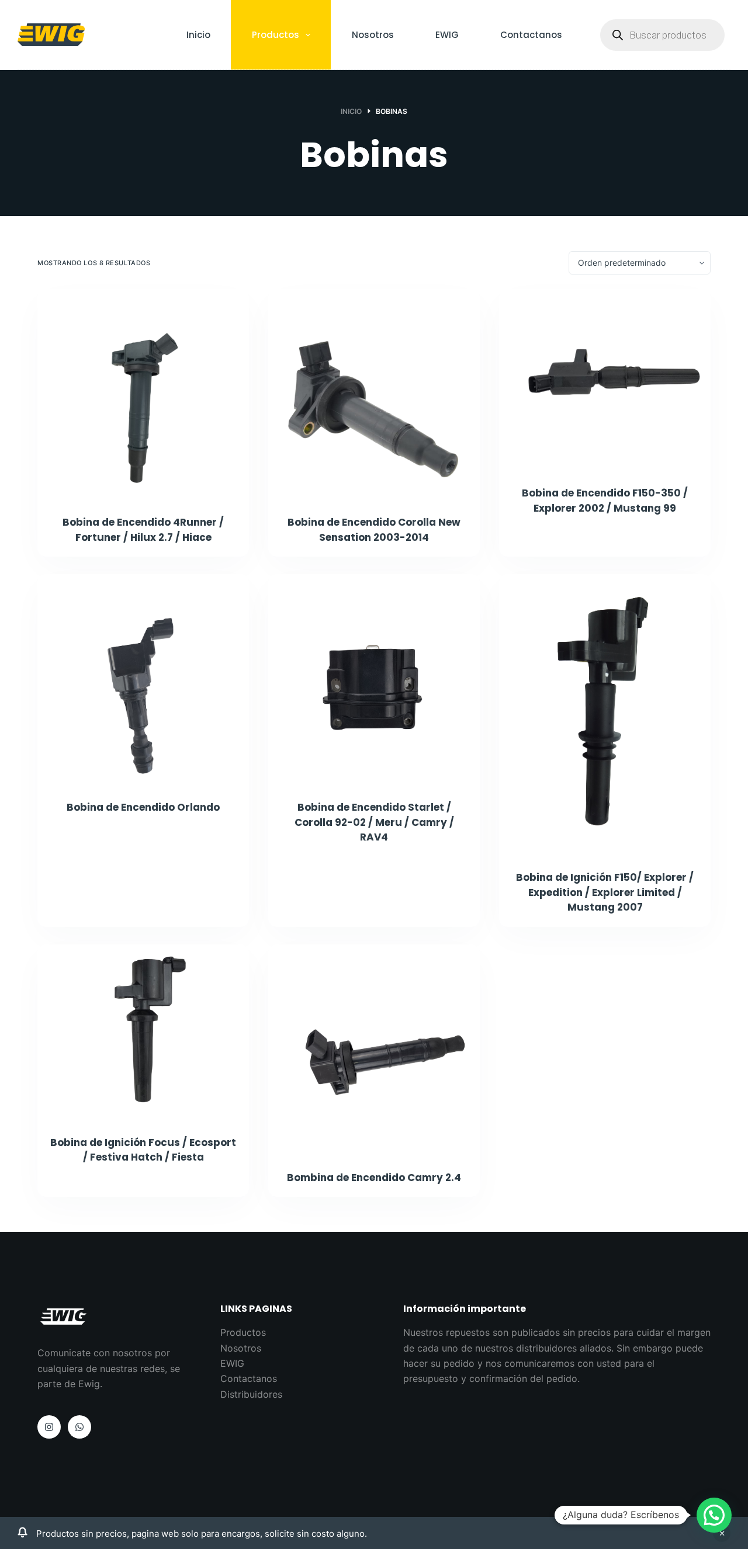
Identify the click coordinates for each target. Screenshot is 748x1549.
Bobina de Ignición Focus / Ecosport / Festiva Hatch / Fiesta (143, 1150)
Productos (275, 35)
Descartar (721, 1533)
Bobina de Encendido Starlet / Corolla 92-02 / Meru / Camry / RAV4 (374, 822)
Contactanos (531, 35)
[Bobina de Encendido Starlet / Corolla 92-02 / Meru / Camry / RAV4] (374, 680)
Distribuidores (251, 1394)
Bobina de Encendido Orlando (143, 807)
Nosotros (373, 35)
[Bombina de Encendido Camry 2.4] (374, 1050)
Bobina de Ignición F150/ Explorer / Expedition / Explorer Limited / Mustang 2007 (605, 892)
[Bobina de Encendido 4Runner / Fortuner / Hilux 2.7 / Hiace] (143, 395)
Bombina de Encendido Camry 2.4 (374, 1178)
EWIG (447, 35)
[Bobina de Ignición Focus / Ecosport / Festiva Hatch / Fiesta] (143, 1032)
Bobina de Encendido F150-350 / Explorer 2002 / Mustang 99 (605, 500)
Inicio (198, 35)
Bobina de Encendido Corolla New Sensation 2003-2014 (374, 529)
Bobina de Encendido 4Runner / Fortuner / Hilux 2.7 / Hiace (143, 529)
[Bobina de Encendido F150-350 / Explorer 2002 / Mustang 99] (605, 380)
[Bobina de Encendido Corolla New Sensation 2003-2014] (374, 395)
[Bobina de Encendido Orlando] (143, 680)
